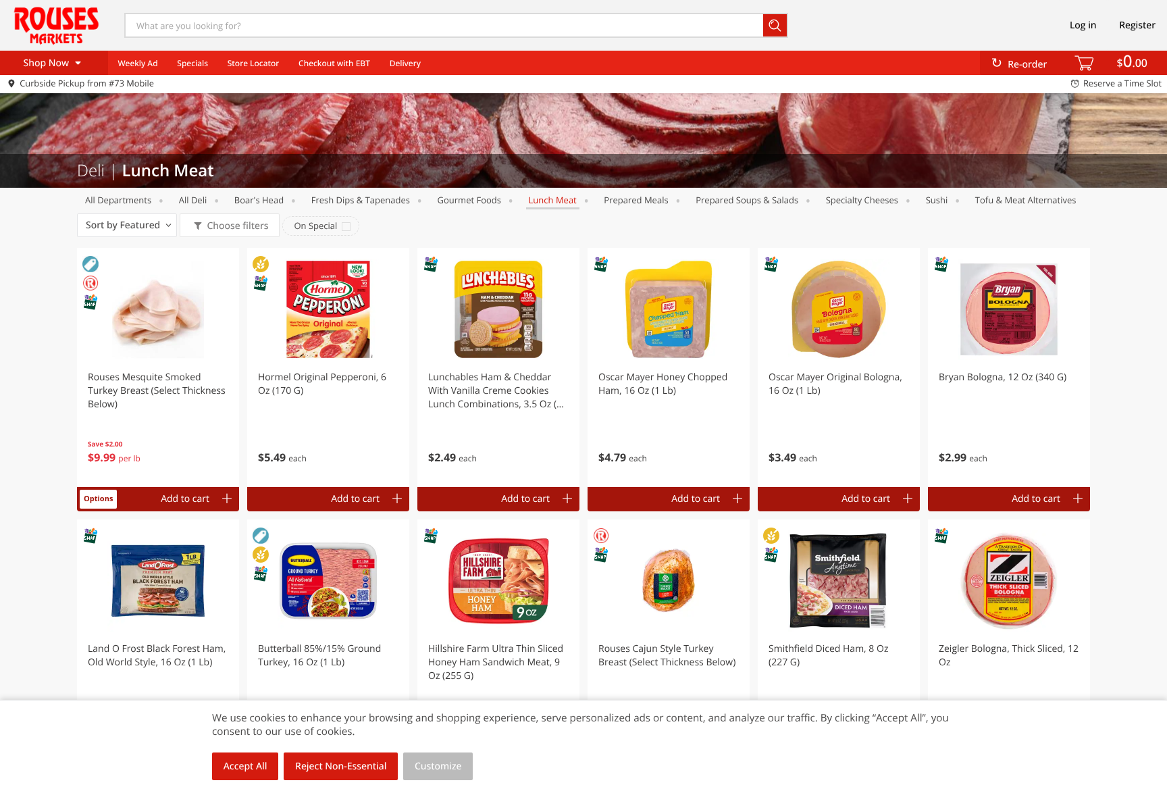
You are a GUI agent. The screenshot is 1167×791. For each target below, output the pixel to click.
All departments (118, 200)
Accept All (245, 766)
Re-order (1027, 64)
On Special (315, 226)
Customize (438, 766)
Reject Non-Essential (340, 766)
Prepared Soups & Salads (747, 200)
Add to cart (185, 498)
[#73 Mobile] (56, 25)
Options (98, 499)
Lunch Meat (553, 200)
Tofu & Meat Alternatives (1026, 200)
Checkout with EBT (334, 63)
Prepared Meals (636, 200)
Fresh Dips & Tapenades (360, 200)
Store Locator (254, 63)
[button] (158, 367)
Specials (192, 63)
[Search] (775, 25)
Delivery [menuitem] (405, 63)
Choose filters (237, 226)
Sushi (937, 200)
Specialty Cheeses (862, 200)
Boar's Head (259, 200)
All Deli (193, 200)
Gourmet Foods (469, 200)
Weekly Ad (137, 63)
